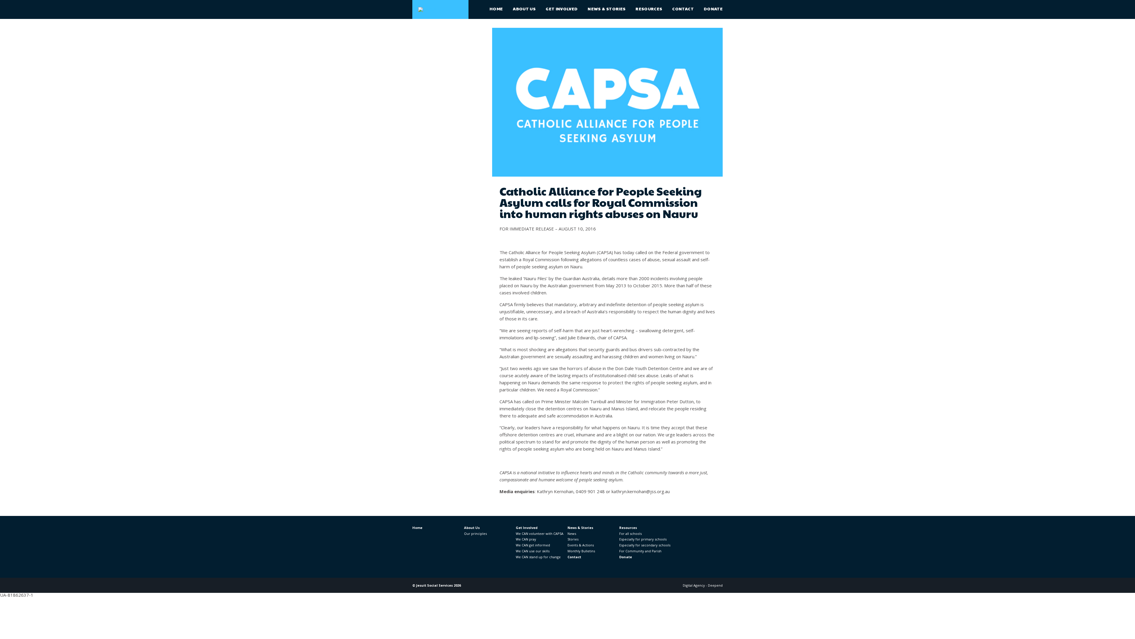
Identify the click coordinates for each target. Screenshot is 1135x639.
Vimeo (719, 532)
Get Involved (562, 9)
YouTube (704, 532)
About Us (524, 9)
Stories (573, 539)
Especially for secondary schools (644, 545)
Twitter (689, 532)
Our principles (475, 533)
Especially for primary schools (643, 539)
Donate (713, 9)
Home (496, 9)
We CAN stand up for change (538, 557)
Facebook (674, 532)
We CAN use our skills (532, 551)
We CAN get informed (533, 545)
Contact (682, 9)
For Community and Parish (640, 551)
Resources (648, 9)
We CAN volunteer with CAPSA (539, 533)
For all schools (630, 533)
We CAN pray (526, 539)
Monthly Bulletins (581, 551)
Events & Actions (581, 545)
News (572, 533)
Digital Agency (694, 585)
